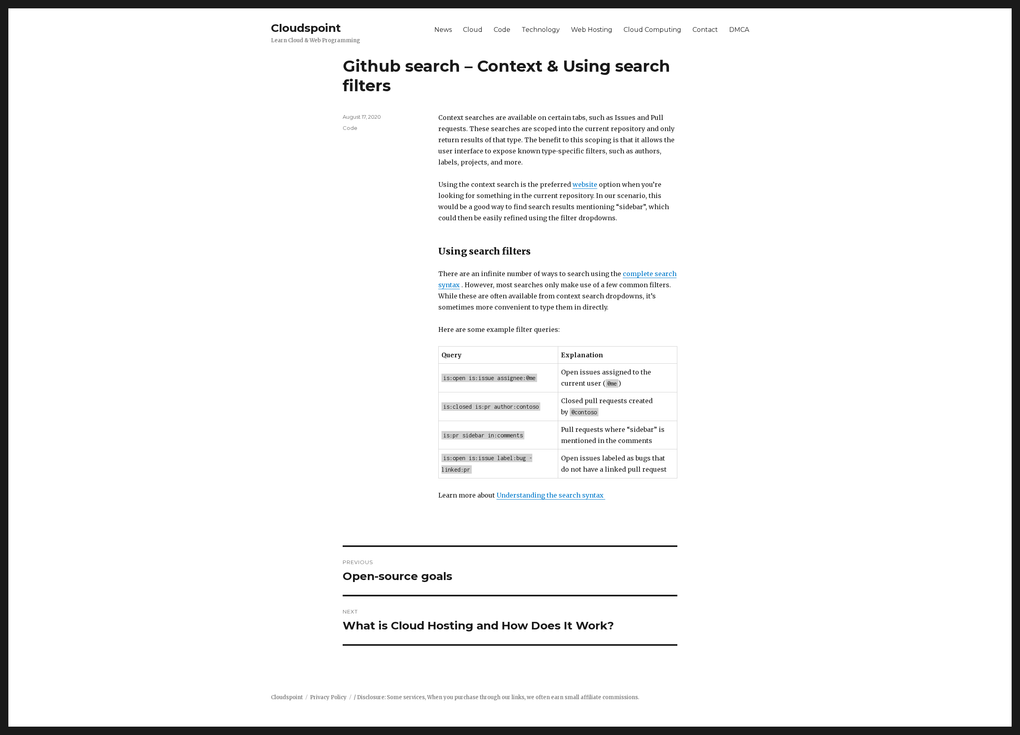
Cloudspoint (306, 28)
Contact (705, 29)
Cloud (473, 29)
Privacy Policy (328, 697)
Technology (541, 29)
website (585, 184)
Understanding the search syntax (550, 495)
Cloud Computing (652, 29)
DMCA (739, 29)
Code (502, 29)
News (443, 29)
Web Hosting (591, 29)
